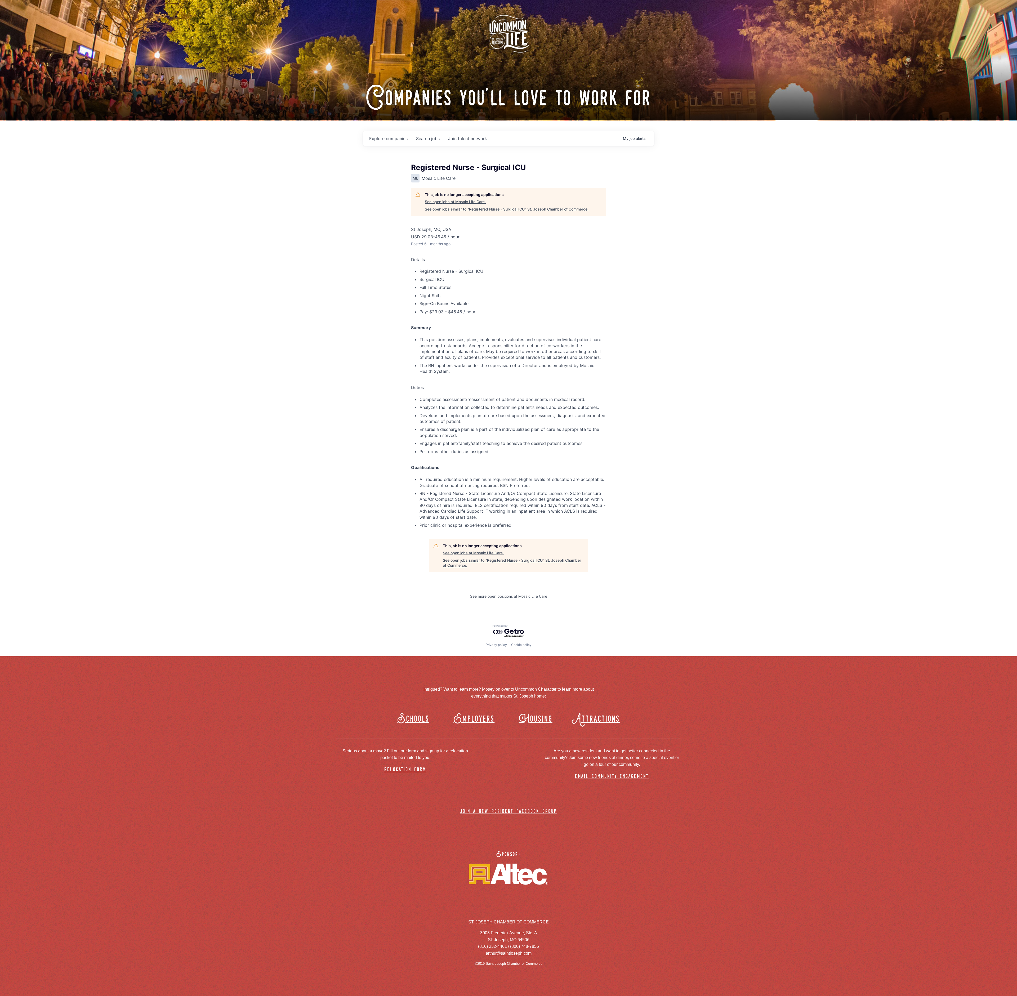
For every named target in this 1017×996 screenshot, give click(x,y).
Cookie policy (521, 645)
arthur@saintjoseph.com (509, 953)
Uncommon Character (535, 689)
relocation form (405, 769)
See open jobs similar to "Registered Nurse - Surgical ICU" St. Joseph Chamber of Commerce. (506, 209)
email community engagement (612, 776)
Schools (413, 719)
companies (388, 138)
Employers (473, 719)
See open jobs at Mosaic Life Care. (455, 201)
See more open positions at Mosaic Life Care (508, 596)
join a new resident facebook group (508, 811)
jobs (428, 138)
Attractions (598, 719)
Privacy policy (496, 645)
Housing (535, 719)
